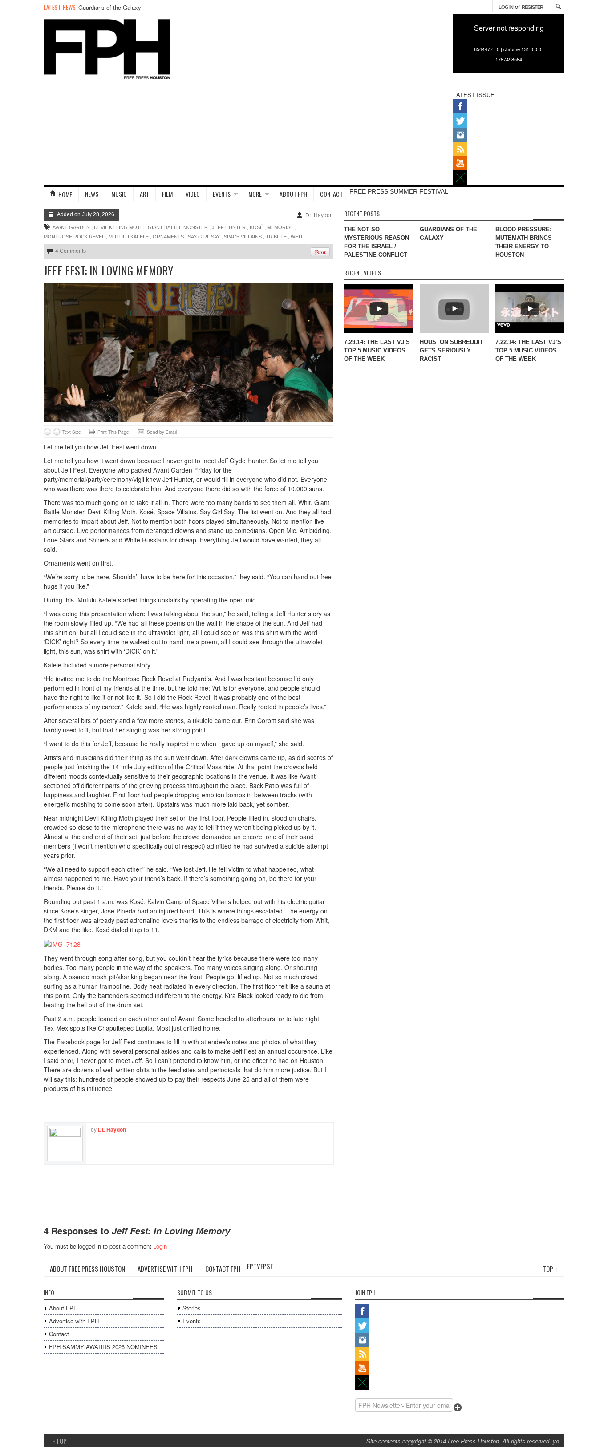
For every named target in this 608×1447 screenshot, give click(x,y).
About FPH (63, 1308)
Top (550, 1268)
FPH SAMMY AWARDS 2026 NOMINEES (103, 1346)
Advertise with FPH (165, 1268)
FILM (167, 193)
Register (532, 7)
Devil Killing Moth (119, 227)
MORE (255, 193)
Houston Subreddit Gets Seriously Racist (451, 350)
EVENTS (222, 193)
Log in (506, 7)
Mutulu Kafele (129, 236)
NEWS (91, 193)
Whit (297, 236)
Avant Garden (71, 227)
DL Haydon (319, 215)
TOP (60, 1441)
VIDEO (193, 193)
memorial (280, 227)
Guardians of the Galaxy (109, 7)
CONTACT (331, 193)
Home (65, 194)
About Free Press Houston (87, 1268)
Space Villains (243, 236)
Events (191, 1321)
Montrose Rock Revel (74, 236)
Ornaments (168, 236)
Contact (59, 1334)
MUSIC (119, 193)
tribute (276, 236)
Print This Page (113, 432)
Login (160, 1246)
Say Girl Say (204, 236)
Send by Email (162, 432)
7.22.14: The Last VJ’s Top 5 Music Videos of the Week (528, 350)
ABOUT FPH (293, 193)
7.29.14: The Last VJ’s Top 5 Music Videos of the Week (377, 350)
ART (144, 193)
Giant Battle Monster (178, 227)
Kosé (256, 227)
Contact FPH (223, 1268)
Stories (191, 1308)
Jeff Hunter (229, 227)
